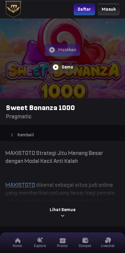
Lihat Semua (63, 209)
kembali (25, 134)
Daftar (84, 9)
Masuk (109, 9)
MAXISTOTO (20, 185)
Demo (67, 66)
